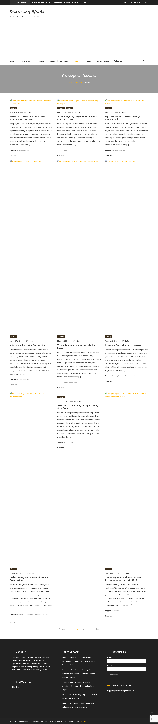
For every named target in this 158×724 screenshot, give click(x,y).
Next (97, 629)
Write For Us (135, 2)
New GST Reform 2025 (43, 2)
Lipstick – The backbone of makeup (123, 345)
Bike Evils (15, 687)
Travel (89, 61)
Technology (25, 61)
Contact (145, 2)
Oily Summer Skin (22, 379)
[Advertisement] (79, 40)
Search (144, 61)
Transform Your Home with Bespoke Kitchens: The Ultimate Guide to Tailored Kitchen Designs (78, 673)
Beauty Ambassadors (24, 614)
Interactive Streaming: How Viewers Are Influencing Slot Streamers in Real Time (78, 705)
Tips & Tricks (103, 61)
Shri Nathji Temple (81, 2)
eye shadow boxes (71, 382)
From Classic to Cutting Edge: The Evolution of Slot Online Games (79, 697)
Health (52, 61)
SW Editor (27, 112)
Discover (13, 155)
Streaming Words (27, 12)
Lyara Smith (76, 112)
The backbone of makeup (128, 376)
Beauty (77, 61)
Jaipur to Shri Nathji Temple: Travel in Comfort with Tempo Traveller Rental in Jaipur (78, 686)
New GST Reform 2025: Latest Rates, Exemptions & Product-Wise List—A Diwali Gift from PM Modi (78, 661)
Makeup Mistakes (118, 150)
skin (72, 442)
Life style (64, 61)
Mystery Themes (85, 721)
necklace (115, 611)
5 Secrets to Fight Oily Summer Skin (27, 345)
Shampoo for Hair (23, 150)
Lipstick (114, 376)
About (126, 2)
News (41, 61)
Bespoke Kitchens (62, 2)
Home (12, 61)
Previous (62, 629)
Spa (65, 150)
